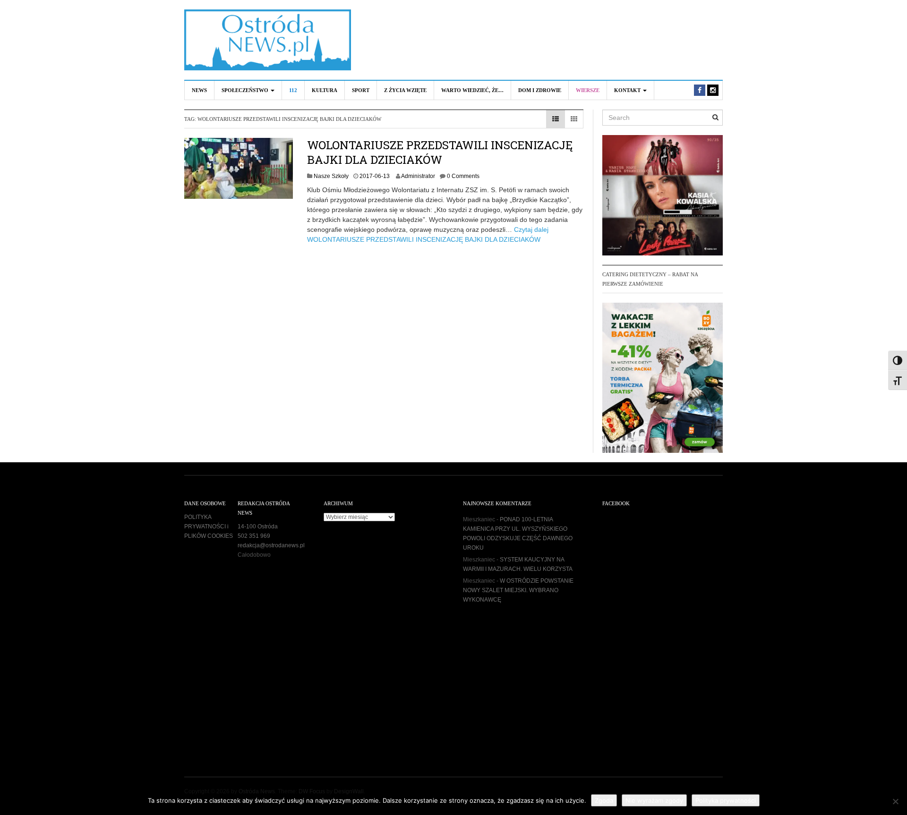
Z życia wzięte (405, 90)
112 (293, 90)
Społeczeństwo (246, 90)
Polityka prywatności (725, 800)
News (199, 90)
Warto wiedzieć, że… (472, 90)
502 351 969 (254, 536)
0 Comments (463, 176)
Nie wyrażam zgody (654, 800)
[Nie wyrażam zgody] (895, 801)
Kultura (324, 90)
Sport (360, 90)
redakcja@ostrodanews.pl (271, 545)
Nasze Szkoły (331, 176)
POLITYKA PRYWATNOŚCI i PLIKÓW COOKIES (208, 526)
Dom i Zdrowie (539, 90)
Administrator (418, 176)
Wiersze (587, 90)
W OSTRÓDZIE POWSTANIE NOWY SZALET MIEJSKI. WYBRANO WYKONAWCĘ (518, 590)
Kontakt (628, 90)
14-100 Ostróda (258, 526)
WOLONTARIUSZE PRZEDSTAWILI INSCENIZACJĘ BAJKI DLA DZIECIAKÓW (440, 152)
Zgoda (604, 800)
